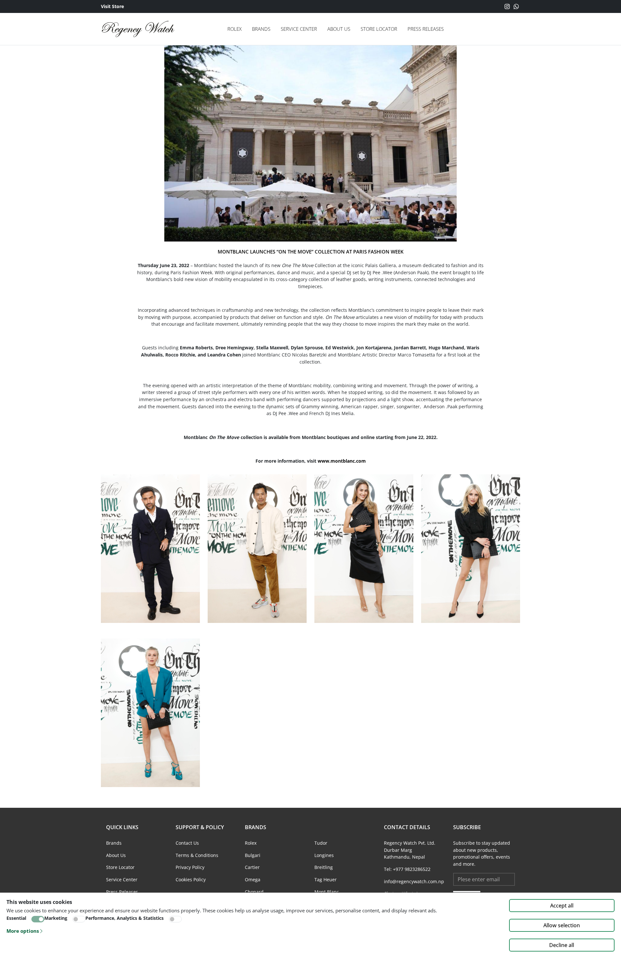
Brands (261, 29)
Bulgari (252, 855)
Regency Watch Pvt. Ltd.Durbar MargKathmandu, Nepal (409, 850)
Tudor (320, 843)
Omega (252, 879)
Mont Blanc (326, 892)
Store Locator (379, 29)
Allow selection (561, 925)
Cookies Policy (191, 879)
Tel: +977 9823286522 (407, 869)
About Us (338, 29)
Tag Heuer (325, 879)
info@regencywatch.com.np (414, 881)
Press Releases (426, 29)
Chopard (254, 892)
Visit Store (112, 6)
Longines (324, 855)
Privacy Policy (190, 867)
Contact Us (187, 843)
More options (22, 931)
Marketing (55, 918)
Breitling (323, 867)
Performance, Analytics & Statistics (124, 918)
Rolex (234, 29)
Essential (16, 918)
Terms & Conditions (197, 855)
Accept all (561, 905)
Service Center (299, 29)
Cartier (252, 867)
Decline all (561, 945)
